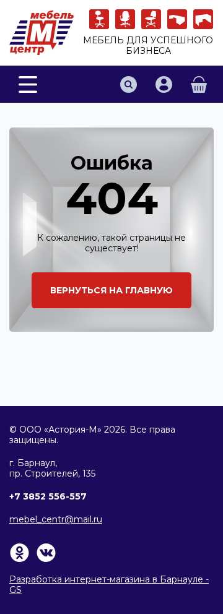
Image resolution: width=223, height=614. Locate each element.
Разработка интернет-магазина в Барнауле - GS (109, 584)
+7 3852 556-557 (48, 496)
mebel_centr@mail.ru (55, 519)
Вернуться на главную (111, 290)
